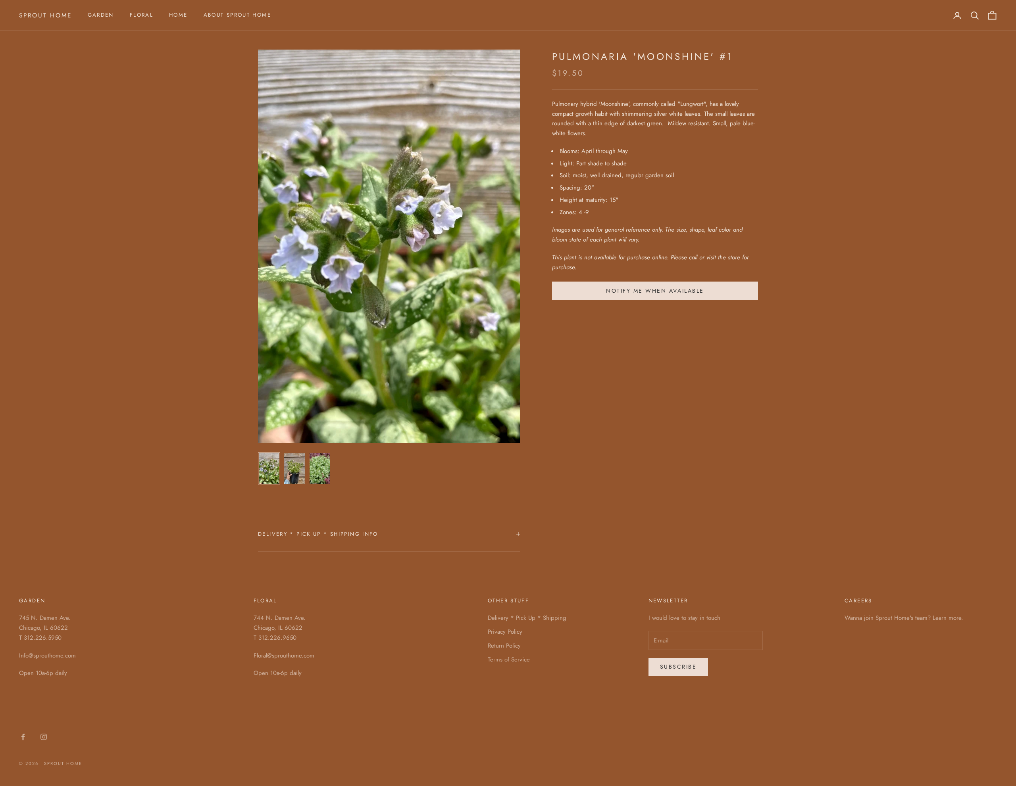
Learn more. (948, 617)
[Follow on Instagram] (44, 737)
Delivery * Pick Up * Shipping (527, 617)
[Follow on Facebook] (23, 737)
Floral (141, 15)
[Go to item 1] (269, 468)
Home (178, 15)
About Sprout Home (237, 15)
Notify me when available (655, 291)
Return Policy (504, 645)
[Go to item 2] (294, 468)
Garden (101, 15)
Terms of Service (509, 659)
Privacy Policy (505, 631)
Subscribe (678, 667)
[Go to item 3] (320, 468)
